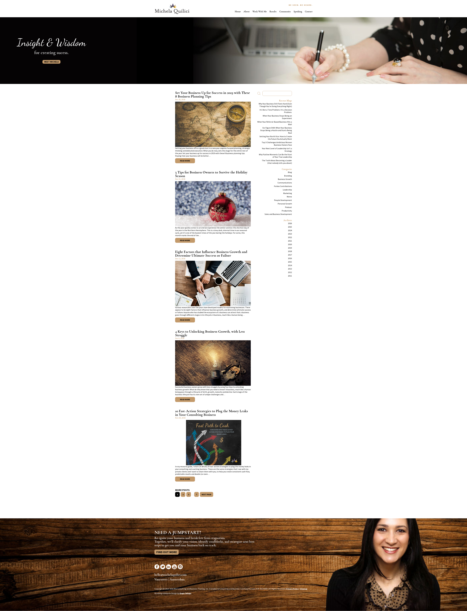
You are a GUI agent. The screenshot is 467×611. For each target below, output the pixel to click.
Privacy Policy (292, 589)
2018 (290, 251)
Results (273, 11)
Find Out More (166, 552)
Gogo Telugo (185, 593)
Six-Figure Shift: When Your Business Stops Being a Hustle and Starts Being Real (276, 130)
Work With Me (259, 11)
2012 (290, 272)
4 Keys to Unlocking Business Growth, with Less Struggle (210, 333)
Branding (288, 176)
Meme (289, 196)
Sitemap (303, 589)
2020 (290, 244)
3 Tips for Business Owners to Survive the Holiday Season (211, 174)
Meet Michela (51, 61)
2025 (290, 227)
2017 (290, 255)
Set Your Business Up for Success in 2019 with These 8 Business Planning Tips (212, 94)
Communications (285, 182)
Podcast (288, 207)
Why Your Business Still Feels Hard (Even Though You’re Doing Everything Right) (275, 105)
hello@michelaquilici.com (170, 575)
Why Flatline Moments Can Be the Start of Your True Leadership (275, 155)
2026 (290, 223)
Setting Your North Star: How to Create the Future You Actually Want (276, 137)
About (246, 11)
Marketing (287, 193)
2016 (290, 258)
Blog (290, 172)
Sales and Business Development (278, 214)
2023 (290, 234)
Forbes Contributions (283, 186)
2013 (290, 269)
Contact (309, 11)
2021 (290, 241)
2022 (290, 237)
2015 (290, 262)
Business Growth (285, 179)
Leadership (287, 189)
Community (285, 11)
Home (238, 11)
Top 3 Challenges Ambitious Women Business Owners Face (277, 143)
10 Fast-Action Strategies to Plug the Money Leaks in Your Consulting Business (211, 413)
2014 (290, 265)
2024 (290, 230)
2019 (290, 248)
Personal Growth (285, 203)
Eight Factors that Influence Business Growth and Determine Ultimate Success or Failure (211, 254)
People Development (283, 200)
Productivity (287, 210)
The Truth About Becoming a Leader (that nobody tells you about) (277, 161)
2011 (290, 276)
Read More (185, 160)
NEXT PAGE (206, 494)
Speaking (298, 11)
